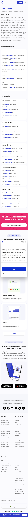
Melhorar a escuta (18, 444)
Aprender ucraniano (5, 431)
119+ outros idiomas (5, 453)
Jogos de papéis (18, 424)
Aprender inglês (4, 420)
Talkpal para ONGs (5, 467)
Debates (16, 429)
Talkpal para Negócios (6, 463)
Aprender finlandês (5, 437)
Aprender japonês (5, 446)
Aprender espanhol (5, 422)
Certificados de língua (19, 442)
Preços (16, 467)
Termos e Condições (19, 478)
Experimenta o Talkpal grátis (14, 225)
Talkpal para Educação (6, 460)
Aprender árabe (4, 440)
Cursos (16, 422)
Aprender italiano (5, 426)
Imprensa (17, 465)
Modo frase (17, 435)
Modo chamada (18, 433)
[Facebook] (16, 408)
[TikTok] (8, 408)
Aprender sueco (4, 435)
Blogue (16, 463)
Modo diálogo (17, 440)
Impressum (17, 495)
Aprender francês (5, 424)
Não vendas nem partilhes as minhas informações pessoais (19, 491)
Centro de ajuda (18, 471)
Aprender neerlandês (5, 433)
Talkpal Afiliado (4, 476)
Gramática (17, 420)
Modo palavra (17, 437)
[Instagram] (4, 408)
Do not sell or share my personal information (14, 273)
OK (14, 269)
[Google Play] (21, 386)
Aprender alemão (5, 429)
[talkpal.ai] (2, 2)
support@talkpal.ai (20, 403)
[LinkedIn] (19, 408)
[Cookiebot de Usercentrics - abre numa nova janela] (20, 242)
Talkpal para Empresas (6, 465)
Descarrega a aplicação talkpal (15, 342)
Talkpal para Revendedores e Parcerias (4, 472)
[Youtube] (12, 408)
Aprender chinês (4, 442)
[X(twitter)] (23, 408)
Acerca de (17, 460)
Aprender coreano (5, 448)
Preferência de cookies (19, 476)
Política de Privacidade (19, 474)
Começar (20, 2)
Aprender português (5, 451)
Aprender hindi (4, 444)
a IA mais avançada (14, 235)
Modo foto (17, 431)
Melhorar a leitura (18, 451)
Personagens (17, 426)
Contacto (16, 469)
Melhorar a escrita (18, 453)
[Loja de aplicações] (7, 386)
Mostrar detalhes (20, 264)
